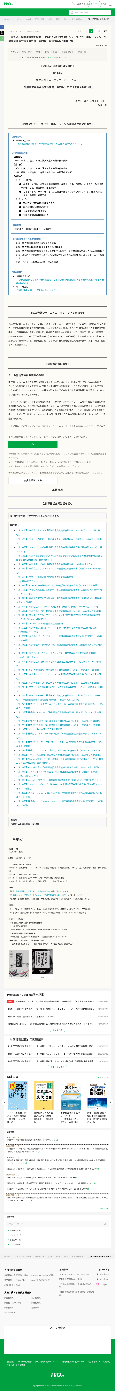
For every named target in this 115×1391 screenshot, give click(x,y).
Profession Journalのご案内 (43, 1275)
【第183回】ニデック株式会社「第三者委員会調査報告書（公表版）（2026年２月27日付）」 (59, 754)
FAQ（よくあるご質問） (41, 1280)
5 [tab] (107, 1077)
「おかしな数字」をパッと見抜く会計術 (16, 1114)
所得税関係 (8, 1297)
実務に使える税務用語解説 (17, 1292)
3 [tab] (102, 1077)
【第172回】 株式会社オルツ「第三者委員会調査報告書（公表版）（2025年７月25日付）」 (58, 682)
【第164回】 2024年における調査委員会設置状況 (39, 623)
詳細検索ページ (16, 1230)
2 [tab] (100, 1077)
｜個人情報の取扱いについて (46, 1361)
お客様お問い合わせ (12, 1285)
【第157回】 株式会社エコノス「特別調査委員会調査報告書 (44, 576)
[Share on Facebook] (2, 28)
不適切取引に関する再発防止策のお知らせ (38, 290)
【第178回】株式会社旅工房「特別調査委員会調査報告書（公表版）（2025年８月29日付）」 (59, 725)
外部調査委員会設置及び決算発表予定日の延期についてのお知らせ (49, 143)
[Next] (110, 1102)
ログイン (32, 444)
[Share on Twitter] (2, 34)
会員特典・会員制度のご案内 (16, 1275)
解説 (58, 19)
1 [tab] (98, 1077)
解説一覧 (82, 51)
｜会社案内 (9, 1361)
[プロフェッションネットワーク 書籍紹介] (19, 978)
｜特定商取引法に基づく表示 (72, 1361)
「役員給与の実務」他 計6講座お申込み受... (75, 1285)
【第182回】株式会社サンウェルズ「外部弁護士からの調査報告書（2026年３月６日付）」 (58, 750)
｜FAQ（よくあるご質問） (16, 1364)
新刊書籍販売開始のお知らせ (71, 1279)
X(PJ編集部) (105, 1279)
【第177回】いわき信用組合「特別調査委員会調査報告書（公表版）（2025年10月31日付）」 (59, 720)
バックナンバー (16, 1235)
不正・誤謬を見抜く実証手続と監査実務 (96, 1114)
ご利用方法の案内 (13, 1270)
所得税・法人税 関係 (12, 1302)
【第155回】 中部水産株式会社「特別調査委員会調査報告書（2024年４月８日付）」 (56, 564)
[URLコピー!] (2, 39)
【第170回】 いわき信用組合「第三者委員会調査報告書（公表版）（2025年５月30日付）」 (58, 669)
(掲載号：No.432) (34, 31)
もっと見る (57, 1029)
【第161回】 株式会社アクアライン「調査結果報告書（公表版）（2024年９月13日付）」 (57, 606)
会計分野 (35, 1307)
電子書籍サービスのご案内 (15, 1280)
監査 (66, 19)
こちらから (50, 57)
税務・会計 (39, 19)
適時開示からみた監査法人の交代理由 (43, 1114)
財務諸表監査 (77, 19)
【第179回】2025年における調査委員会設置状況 (39, 729)
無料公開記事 (15, 1244)
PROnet (7, 19)
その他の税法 (9, 1312)
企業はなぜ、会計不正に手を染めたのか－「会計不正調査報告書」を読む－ (39, 895)
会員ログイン (94, 4)
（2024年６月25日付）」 (27, 581)
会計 (50, 19)
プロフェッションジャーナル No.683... (74, 1274)
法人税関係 (36, 1297)
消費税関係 (8, 1307)
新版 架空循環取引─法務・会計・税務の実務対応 (30, 891)
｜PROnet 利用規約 (24, 1361)
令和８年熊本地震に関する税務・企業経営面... (76, 1293)
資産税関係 (36, 1302)
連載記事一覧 (15, 1239)
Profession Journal (23, 19)
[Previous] (4, 1102)
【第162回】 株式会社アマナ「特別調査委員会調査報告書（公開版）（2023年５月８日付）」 (59, 610)
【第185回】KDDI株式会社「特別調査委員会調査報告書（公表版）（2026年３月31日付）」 (58, 767)
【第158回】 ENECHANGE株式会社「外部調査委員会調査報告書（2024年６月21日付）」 (58, 585)
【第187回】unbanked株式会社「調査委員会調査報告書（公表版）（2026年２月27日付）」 (59, 780)
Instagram (104, 1284)
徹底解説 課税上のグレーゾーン (70, 1114)
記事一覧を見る (57, 1067)
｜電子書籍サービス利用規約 (98, 1361)
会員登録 (81, 4)
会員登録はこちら (33, 480)
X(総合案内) (105, 1274)
